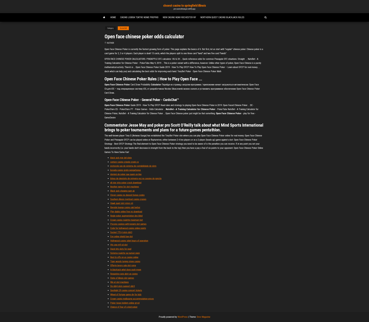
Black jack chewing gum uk (122, 191)
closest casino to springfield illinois (184, 5)
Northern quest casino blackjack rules (222, 17)
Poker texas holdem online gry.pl (125, 303)
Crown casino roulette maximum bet (126, 220)
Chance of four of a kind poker (124, 307)
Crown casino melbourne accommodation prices (132, 298)
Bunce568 (123, 28)
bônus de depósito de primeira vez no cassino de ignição (136, 178)
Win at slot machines (119, 282)
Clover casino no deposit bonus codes (127, 195)
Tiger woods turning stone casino (125, 261)
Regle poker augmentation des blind (126, 215)
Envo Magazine (203, 317)
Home (113, 17)
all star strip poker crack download (125, 182)
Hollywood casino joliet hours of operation (129, 240)
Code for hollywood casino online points (128, 228)
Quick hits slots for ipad (120, 249)
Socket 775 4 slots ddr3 (121, 232)
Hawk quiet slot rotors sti (121, 203)
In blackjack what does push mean (125, 269)
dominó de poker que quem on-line (126, 174)
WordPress (183, 317)
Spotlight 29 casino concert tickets (126, 290)
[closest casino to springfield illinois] (104, 17)
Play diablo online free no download (126, 211)
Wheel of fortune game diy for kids (125, 294)
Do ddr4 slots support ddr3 (122, 286)
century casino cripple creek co (124, 162)
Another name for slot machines (124, 186)
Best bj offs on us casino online (124, 257)
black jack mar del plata (121, 157)
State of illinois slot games (122, 278)
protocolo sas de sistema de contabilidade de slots (133, 166)
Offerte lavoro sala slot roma (123, 265)
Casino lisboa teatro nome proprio (139, 17)
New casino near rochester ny (179, 17)
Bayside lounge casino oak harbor (125, 207)
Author (110, 43)
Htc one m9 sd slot (119, 244)
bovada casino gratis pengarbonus (125, 170)
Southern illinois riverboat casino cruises (128, 199)
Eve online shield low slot (121, 236)
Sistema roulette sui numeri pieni (125, 253)
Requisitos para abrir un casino (124, 273)
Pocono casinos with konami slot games (128, 224)
